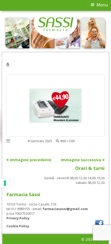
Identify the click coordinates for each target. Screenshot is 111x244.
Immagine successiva (81, 159)
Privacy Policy (17, 218)
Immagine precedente (30, 159)
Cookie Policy (17, 226)
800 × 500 (67, 141)
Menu (102, 5)
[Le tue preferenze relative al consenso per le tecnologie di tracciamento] (5, 183)
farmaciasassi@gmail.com (65, 208)
